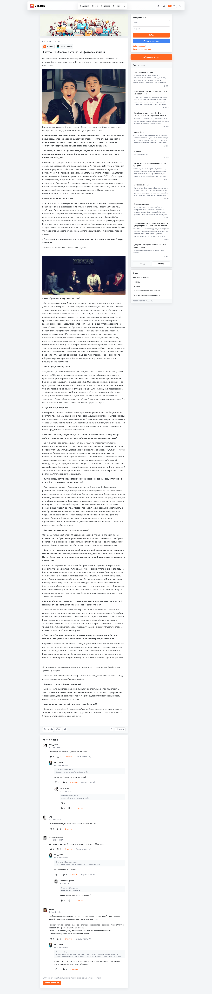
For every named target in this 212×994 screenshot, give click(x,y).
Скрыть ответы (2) (83, 757)
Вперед (161, 263)
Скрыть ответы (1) (88, 782)
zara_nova (53, 745)
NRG (50, 817)
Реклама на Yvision (141, 277)
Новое (95, 6)
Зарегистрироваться (142, 49)
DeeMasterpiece (56, 837)
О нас (135, 273)
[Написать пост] (158, 6)
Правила (136, 286)
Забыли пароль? (139, 46)
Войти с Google (152, 41)
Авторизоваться (52, 983)
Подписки (105, 6)
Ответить (68, 757)
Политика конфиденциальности (146, 295)
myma (51, 909)
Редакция (84, 6)
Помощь (136, 282)
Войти (151, 35)
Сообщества (119, 6)
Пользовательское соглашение (146, 291)
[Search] (164, 6)
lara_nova (58, 762)
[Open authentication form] (180, 6)
